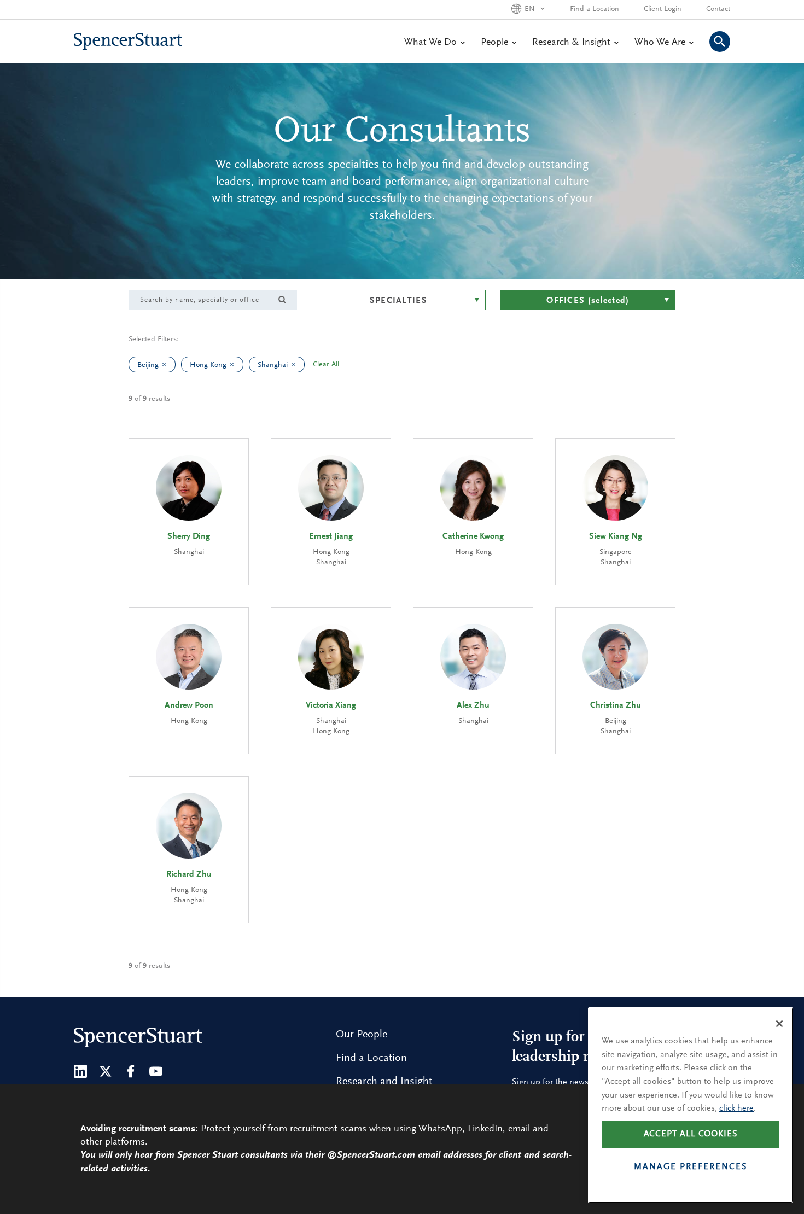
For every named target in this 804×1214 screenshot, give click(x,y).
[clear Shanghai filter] (296, 364)
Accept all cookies (691, 1134)
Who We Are (659, 43)
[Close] (779, 1024)
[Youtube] (155, 1071)
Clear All (326, 365)
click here (736, 1108)
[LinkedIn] (80, 1071)
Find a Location (594, 9)
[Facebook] (130, 1071)
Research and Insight (384, 1081)
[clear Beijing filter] (167, 364)
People (494, 43)
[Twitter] (105, 1071)
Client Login (662, 9)
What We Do (430, 43)
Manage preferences (691, 1167)
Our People (361, 1034)
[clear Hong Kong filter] (234, 364)
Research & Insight (571, 43)
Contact (718, 9)
